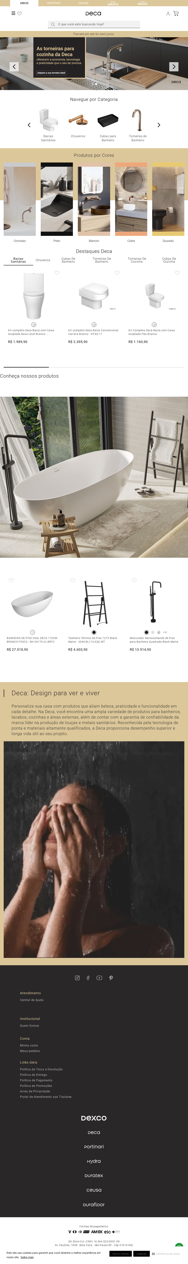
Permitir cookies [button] (121, 1253)
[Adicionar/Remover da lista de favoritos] (56, 273)
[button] (166, 1254)
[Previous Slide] (14, 66)
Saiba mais (27, 1257)
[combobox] (94, 24)
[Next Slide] (173, 66)
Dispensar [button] (141, 1253)
